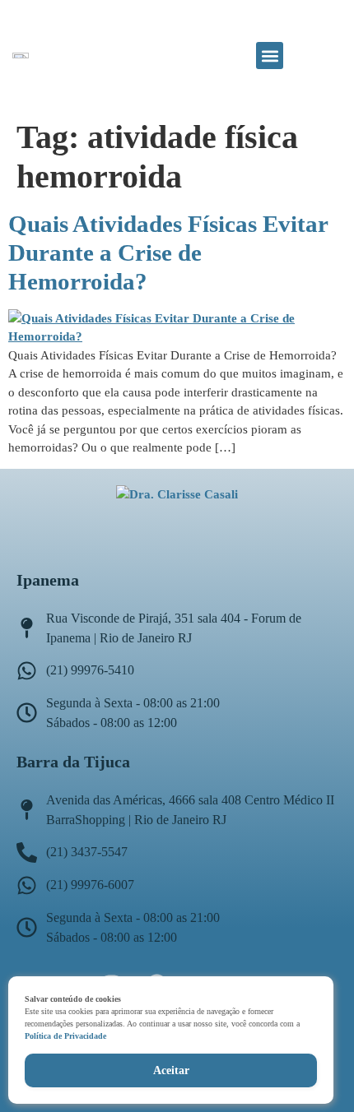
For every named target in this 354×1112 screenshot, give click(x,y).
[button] (269, 55)
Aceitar (171, 1070)
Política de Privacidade (65, 1035)
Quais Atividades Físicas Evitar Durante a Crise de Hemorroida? (168, 252)
